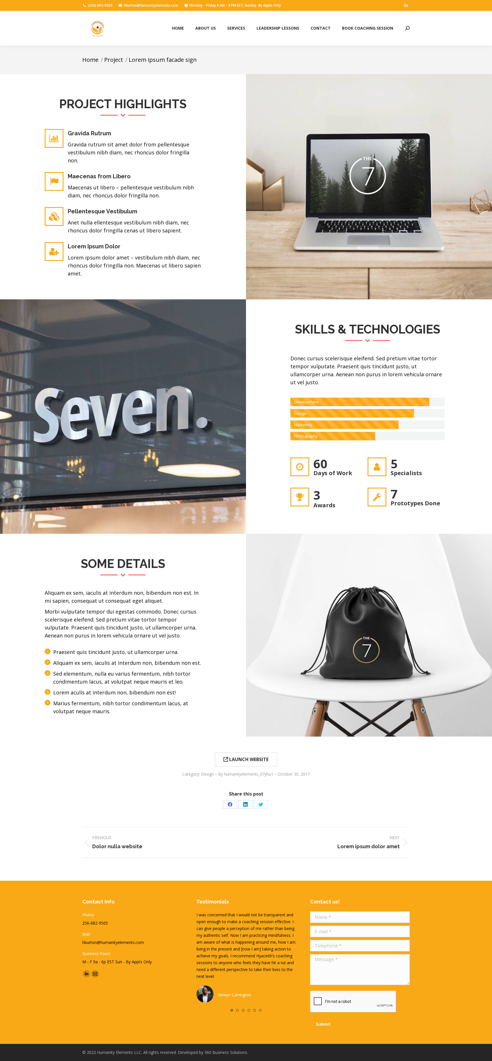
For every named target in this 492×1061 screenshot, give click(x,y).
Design (207, 774)
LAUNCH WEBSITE (248, 759)
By (245, 774)
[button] (231, 1010)
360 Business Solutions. (226, 1052)
